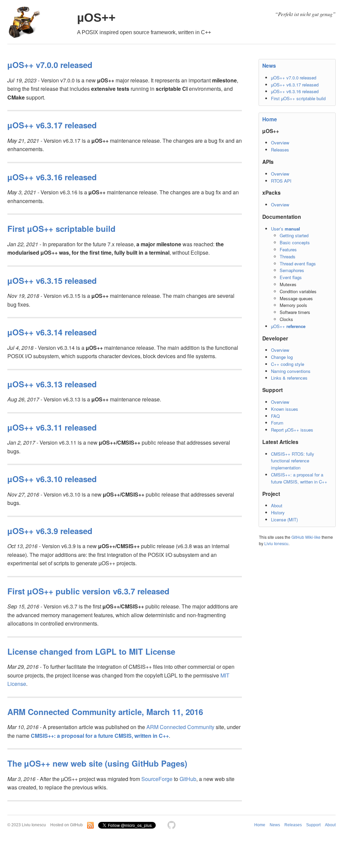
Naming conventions (291, 371)
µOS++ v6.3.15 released (52, 280)
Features (288, 249)
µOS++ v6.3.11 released (52, 427)
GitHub (188, 779)
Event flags (291, 277)
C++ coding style (287, 364)
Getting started (294, 235)
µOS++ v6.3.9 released (49, 530)
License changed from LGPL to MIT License (91, 651)
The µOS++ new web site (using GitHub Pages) (97, 763)
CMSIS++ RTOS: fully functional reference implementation (292, 461)
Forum (277, 422)
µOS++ (96, 17)
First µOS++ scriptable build (298, 98)
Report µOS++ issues (292, 430)
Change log (282, 357)
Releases (280, 149)
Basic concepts (295, 242)
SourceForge (157, 779)
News (269, 65)
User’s (285, 228)
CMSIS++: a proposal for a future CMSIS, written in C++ (299, 478)
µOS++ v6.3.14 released (52, 332)
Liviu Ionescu (276, 543)
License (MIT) (284, 519)
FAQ (275, 416)
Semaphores (292, 270)
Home (269, 119)
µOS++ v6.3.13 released (52, 384)
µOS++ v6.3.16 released (295, 91)
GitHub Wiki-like (306, 537)
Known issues (284, 409)
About (276, 505)
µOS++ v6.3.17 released (295, 84)
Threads (287, 256)
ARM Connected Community (180, 727)
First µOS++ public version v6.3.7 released (88, 591)
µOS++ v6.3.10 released (52, 478)
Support (313, 825)
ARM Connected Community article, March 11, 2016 (105, 711)
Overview (280, 142)
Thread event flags (298, 263)
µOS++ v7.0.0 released (293, 77)
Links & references (289, 378)
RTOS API (281, 181)
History (278, 512)
